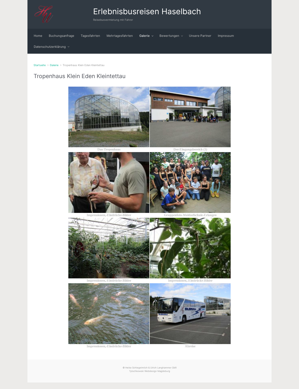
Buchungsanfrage (61, 36)
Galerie (144, 36)
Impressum (226, 36)
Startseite (40, 65)
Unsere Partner (200, 36)
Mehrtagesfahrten (120, 36)
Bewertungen (169, 36)
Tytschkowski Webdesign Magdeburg (149, 371)
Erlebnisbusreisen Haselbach (147, 11)
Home (38, 36)
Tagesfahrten (90, 36)
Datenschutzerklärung (50, 47)
